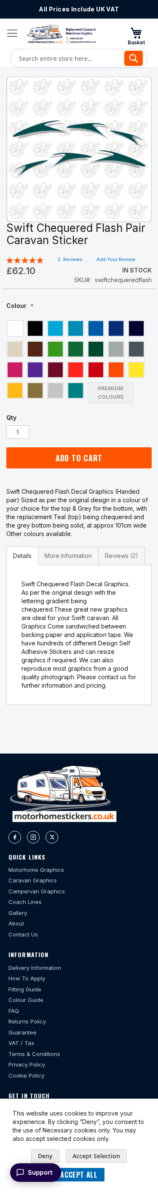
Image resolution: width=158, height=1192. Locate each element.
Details (22, 555)
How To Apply (26, 978)
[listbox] (79, 361)
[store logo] (61, 34)
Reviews (120, 555)
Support (40, 1172)
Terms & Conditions (34, 1053)
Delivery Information (34, 967)
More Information (68, 555)
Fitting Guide (24, 989)
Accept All (78, 1175)
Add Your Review (115, 259)
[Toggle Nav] (12, 33)
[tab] (22, 556)
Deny (45, 1156)
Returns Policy (27, 1021)
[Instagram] (33, 837)
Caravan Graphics (32, 880)
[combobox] (79, 58)
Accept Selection (96, 1156)
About (16, 923)
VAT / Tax (21, 1043)
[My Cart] (136, 36)
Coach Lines (25, 901)
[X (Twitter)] (52, 837)
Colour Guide (25, 999)
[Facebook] (14, 837)
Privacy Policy (26, 1064)
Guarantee (22, 1032)
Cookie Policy (26, 1075)
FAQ (13, 1010)
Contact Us (23, 934)
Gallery (17, 912)
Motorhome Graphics (36, 869)
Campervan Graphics (36, 891)
